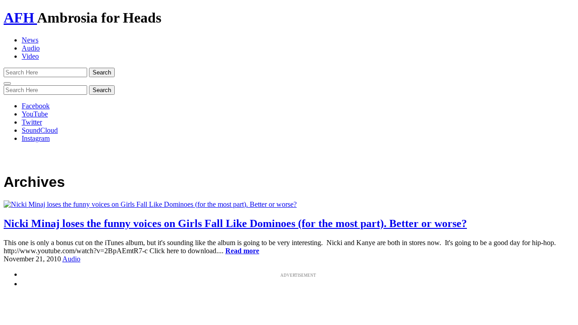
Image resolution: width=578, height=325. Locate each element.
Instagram (36, 138)
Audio (31, 48)
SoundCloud (40, 130)
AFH (20, 17)
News (30, 40)
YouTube (35, 114)
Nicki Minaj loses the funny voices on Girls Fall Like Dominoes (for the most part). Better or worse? (235, 223)
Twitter (32, 122)
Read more (242, 251)
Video (30, 56)
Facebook (36, 106)
